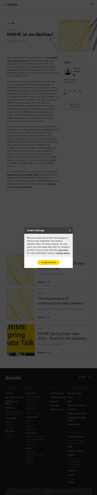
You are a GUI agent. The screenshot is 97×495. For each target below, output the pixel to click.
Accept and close (49, 262)
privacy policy (63, 253)
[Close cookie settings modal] (69, 230)
